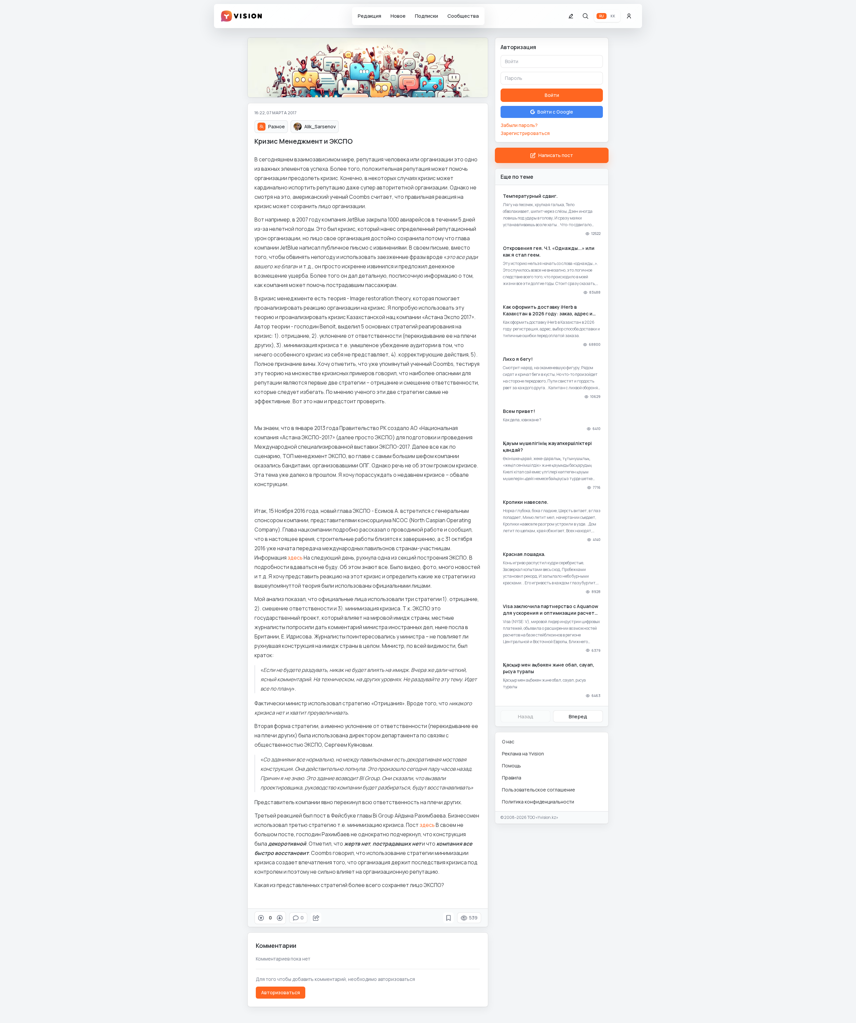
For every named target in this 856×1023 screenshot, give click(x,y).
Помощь (511, 765)
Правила (511, 777)
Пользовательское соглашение (538, 789)
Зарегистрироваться (525, 133)
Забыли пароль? (519, 125)
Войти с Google (555, 112)
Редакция (369, 15)
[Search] (585, 16)
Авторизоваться (280, 992)
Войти (552, 95)
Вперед (578, 716)
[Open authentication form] (629, 16)
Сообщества (463, 15)
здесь (295, 557)
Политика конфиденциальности (538, 801)
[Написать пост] (571, 16)
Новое (398, 15)
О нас (508, 741)
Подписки (426, 15)
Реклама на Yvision (523, 753)
